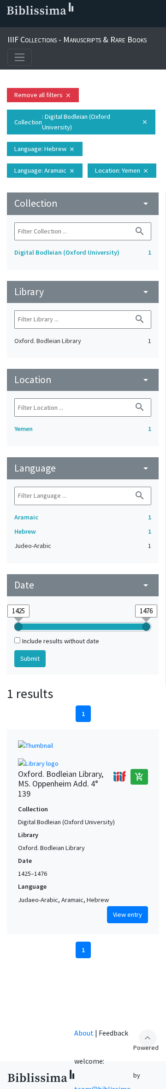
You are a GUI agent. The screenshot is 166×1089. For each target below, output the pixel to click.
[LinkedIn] (24, 23)
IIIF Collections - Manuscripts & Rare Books (77, 39)
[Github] (83, 23)
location (82, 379)
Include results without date (60, 641)
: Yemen (122, 170)
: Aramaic (44, 170)
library (82, 291)
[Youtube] (68, 23)
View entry (127, 914)
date (82, 585)
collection (82, 203)
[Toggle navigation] (19, 57)
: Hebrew (44, 149)
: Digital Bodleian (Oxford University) (81, 121)
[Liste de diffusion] (9, 23)
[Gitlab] (97, 23)
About (84, 1032)
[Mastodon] (53, 23)
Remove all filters (42, 95)
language (82, 468)
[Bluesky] (38, 23)
